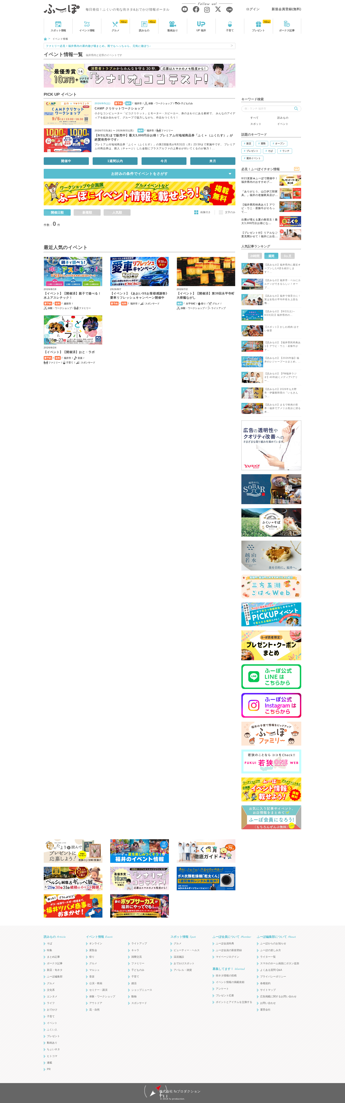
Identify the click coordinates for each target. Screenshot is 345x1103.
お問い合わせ (268, 1003)
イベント (86, 30)
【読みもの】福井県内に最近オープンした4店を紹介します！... (282, 268)
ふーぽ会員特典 (225, 943)
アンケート (222, 988)
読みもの (144, 30)
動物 (134, 996)
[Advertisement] (271, 68)
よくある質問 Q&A (271, 969)
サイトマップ (268, 989)
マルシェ (94, 969)
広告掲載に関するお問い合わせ (278, 996)
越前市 (67, 303)
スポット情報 (183, 936)
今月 (164, 161)
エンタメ (52, 996)
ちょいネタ (53, 1049)
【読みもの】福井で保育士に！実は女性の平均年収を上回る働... (282, 299)
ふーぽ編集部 (54, 976)
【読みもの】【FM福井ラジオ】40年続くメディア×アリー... (281, 377)
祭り (203, 303)
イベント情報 (99, 936)
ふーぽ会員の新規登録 (229, 950)
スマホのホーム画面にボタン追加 (279, 963)
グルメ (115, 30)
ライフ (51, 1003)
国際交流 (136, 956)
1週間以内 (115, 161)
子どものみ (187, 103)
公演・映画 (95, 983)
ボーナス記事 (287, 30)
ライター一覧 (268, 956)
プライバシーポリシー (273, 976)
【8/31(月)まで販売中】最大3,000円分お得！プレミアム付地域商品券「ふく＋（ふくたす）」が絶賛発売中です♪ (164, 137)
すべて (254, 117)
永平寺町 (190, 303)
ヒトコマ (52, 1056)
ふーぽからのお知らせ (273, 943)
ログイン (253, 9)
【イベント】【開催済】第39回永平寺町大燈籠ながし (206, 295)
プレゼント (258, 30)
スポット (58, 30)
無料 (128, 103)
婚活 (134, 983)
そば (49, 943)
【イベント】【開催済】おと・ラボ (69, 352)
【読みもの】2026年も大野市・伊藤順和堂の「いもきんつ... (281, 393)
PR (49, 1069)
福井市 (138, 103)
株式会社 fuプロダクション (180, 1091)
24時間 (255, 256)
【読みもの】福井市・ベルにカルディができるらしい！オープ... (282, 284)
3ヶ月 (287, 256)
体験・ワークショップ (160, 103)
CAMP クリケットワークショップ (119, 108)
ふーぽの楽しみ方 (270, 950)
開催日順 (57, 212)
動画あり (173, 30)
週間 (271, 256)
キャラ (135, 950)
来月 (212, 161)
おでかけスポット (184, 963)
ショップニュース (141, 989)
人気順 (117, 212)
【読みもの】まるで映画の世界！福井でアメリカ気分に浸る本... (282, 408)
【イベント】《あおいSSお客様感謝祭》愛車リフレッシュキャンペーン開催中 (139, 295)
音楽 (80, 358)
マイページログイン (227, 956)
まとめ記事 (53, 956)
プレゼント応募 (225, 995)
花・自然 (94, 1009)
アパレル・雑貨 (183, 969)
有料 (57, 303)
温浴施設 (179, 956)
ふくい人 (52, 1029)
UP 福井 (201, 30)
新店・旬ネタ (54, 969)
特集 (49, 950)
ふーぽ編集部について (276, 936)
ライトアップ (218, 308)
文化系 (51, 989)
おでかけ (52, 1009)
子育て (230, 30)
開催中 (66, 161)
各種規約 (265, 983)
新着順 (87, 212)
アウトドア (95, 1003)
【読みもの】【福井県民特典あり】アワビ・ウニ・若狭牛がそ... (282, 346)
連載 (49, 1062)
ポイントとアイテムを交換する (234, 1002)
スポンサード (152, 303)
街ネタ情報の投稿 (226, 975)
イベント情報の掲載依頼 (230, 982)
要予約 (118, 103)
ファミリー (167, 130)
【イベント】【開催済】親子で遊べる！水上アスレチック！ (72, 295)
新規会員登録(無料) (286, 9)
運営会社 (265, 1009)
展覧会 (93, 950)
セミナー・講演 (98, 989)
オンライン (95, 943)
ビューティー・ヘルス (187, 950)
